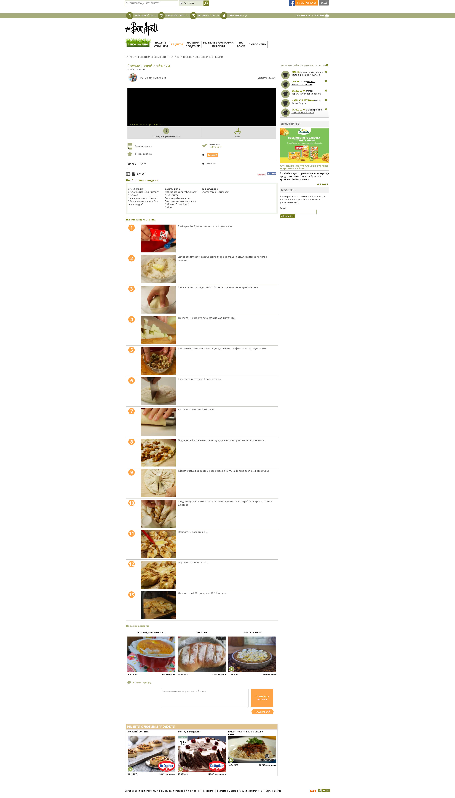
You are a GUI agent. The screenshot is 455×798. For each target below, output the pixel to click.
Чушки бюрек (298, 103)
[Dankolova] (285, 94)
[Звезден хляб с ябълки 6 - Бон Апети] (158, 391)
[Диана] (285, 75)
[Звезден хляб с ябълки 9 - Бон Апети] (158, 483)
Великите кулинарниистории (218, 44)
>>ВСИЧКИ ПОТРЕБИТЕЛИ (313, 65)
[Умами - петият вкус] (325, 184)
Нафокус (241, 44)
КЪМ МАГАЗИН (310, 15)
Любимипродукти (193, 44)
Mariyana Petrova (302, 100)
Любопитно (257, 44)
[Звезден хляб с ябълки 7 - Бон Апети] (158, 422)
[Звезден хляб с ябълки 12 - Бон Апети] (158, 575)
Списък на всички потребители (141, 790)
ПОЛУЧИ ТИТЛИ (206, 15)
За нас (232, 790)
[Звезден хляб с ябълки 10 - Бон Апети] (158, 514)
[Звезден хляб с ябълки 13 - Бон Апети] (158, 605)
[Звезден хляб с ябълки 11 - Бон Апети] (158, 544)
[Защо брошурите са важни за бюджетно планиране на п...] (327, 184)
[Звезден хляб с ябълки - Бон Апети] (158, 238)
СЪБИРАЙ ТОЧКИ (175, 15)
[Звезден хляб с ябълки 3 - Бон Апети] (158, 300)
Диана (295, 72)
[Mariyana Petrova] (285, 103)
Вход (324, 2)
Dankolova (298, 90)
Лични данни (193, 790)
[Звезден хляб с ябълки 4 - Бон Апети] (158, 330)
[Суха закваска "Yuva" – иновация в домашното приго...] (318, 184)
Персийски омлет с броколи (306, 93)
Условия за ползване (172, 790)
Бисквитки (208, 790)
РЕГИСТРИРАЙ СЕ (143, 15)
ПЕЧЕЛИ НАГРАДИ (238, 15)
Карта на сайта (273, 790)
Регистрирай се (307, 2)
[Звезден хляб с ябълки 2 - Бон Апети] (158, 269)
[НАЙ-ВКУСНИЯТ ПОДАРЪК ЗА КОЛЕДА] (323, 184)
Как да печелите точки (251, 790)
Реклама (221, 790)
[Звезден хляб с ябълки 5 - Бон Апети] (158, 361)
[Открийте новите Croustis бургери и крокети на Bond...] (320, 184)
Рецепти (177, 44)
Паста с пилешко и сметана (305, 74)
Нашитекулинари (161, 44)
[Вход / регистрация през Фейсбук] (292, 2)
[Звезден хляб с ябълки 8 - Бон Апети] (158, 453)
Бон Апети (159, 77)
